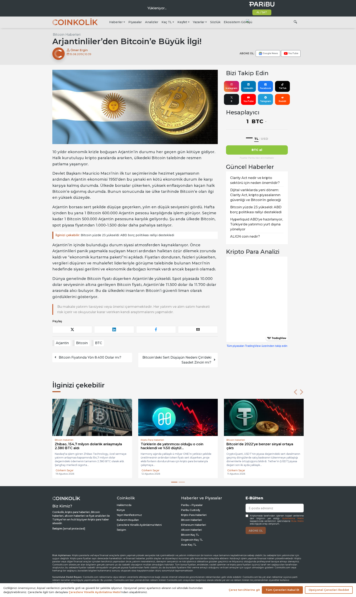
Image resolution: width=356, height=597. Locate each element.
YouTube (249, 101)
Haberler (116, 22)
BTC (98, 343)
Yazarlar (198, 22)
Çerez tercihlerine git (244, 589)
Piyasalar (135, 22)
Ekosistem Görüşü (238, 22)
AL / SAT (261, 12)
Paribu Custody (190, 510)
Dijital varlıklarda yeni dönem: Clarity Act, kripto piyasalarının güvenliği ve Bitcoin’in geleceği (255, 195)
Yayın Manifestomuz (129, 514)
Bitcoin (82, 343)
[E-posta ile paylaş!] (198, 329)
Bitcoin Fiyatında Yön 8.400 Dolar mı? (90, 357)
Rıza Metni (297, 521)
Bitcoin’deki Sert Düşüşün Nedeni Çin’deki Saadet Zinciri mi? (176, 359)
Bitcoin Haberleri (67, 35)
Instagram (231, 88)
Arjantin (62, 343)
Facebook (265, 88)
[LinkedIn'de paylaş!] (114, 329)
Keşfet (182, 22)
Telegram (265, 101)
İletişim (121, 529)
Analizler (151, 22)
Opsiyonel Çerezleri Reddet (329, 589)
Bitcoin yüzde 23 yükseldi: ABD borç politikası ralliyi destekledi (114, 235)
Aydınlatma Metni (293, 518)
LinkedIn (248, 88)
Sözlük (215, 22)
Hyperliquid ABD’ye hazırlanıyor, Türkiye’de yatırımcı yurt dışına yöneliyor (256, 224)
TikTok (282, 88)
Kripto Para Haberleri (194, 514)
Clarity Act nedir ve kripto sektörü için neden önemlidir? (255, 180)
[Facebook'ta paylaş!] (156, 329)
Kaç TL (167, 22)
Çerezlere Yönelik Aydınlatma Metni (139, 524)
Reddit (282, 101)
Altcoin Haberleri (191, 529)
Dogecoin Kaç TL (192, 539)
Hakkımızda (124, 505)
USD (264, 139)
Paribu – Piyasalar (192, 505)
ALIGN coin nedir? (245, 236)
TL (256, 139)
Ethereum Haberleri (193, 524)
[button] (295, 392)
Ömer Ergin (79, 50)
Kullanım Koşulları (128, 519)
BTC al (257, 150)
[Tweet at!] (72, 329)
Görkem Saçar (65, 470)
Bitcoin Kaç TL (190, 534)
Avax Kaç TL (188, 544)
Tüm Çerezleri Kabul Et (282, 589)
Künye (121, 510)
